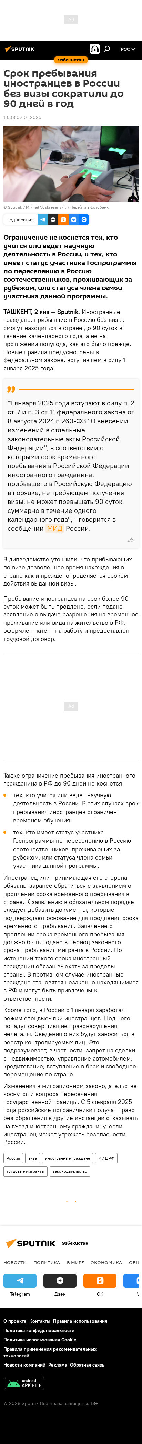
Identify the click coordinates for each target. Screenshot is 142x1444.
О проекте (15, 1321)
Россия (13, 1158)
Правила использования (80, 1321)
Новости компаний (24, 1365)
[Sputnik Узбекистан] (20, 52)
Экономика (106, 1262)
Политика (46, 1262)
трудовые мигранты (25, 1171)
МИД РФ (106, 1158)
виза (32, 1158)
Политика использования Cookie (40, 1340)
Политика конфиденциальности (38, 1330)
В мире (75, 1262)
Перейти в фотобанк (89, 207)
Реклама (57, 1365)
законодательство (70, 1171)
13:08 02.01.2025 (22, 117)
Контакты (39, 1321)
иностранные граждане (67, 1158)
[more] (131, 540)
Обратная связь (87, 1365)
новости (15, 1262)
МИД (54, 528)
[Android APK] (24, 1384)
